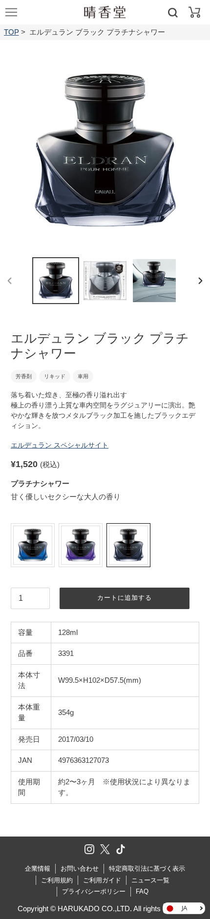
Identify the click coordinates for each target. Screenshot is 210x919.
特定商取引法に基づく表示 (147, 868)
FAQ (142, 891)
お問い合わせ (80, 868)
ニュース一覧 (150, 880)
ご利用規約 (57, 880)
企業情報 (37, 868)
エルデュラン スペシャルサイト (59, 445)
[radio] (33, 545)
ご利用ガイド (102, 880)
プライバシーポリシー (94, 891)
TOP (11, 32)
